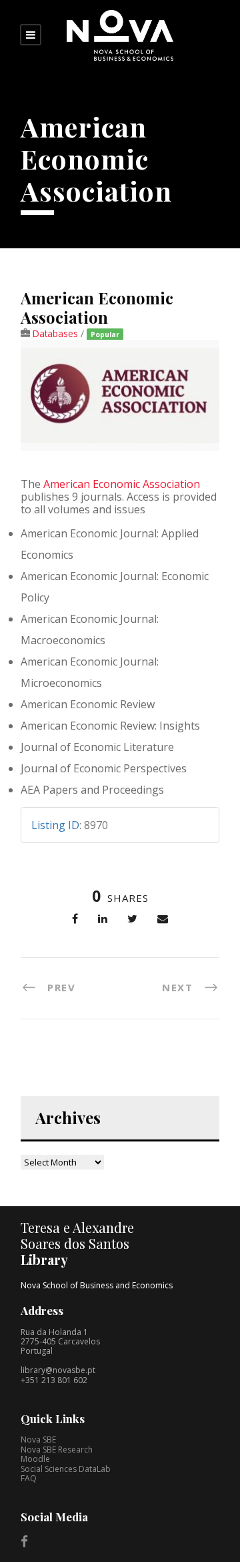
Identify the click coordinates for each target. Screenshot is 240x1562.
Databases (55, 333)
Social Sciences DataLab (66, 1469)
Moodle (35, 1459)
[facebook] (24, 1541)
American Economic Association (121, 484)
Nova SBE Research (57, 1449)
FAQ (29, 1478)
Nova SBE (38, 1439)
